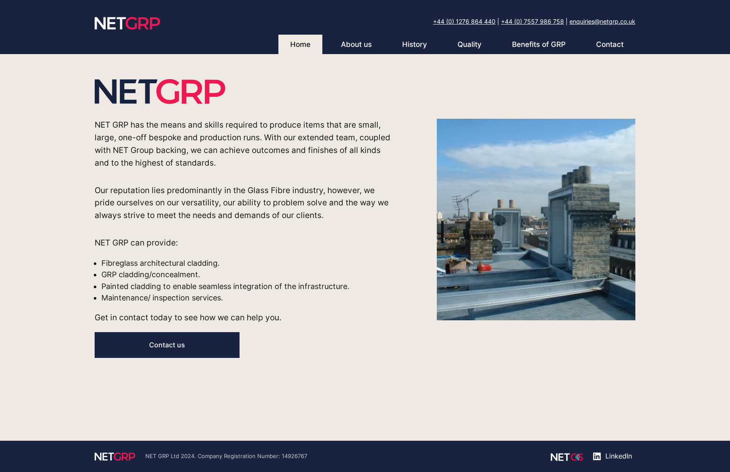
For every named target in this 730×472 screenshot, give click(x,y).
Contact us (167, 345)
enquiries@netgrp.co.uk (602, 21)
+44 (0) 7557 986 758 (532, 21)
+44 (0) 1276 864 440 (464, 21)
